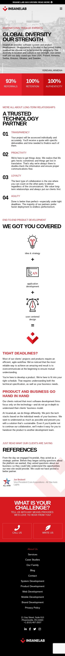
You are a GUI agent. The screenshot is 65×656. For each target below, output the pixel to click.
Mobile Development (32, 597)
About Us (33, 549)
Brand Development (33, 602)
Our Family (33, 565)
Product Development (32, 586)
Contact (32, 575)
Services (32, 554)
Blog (32, 570)
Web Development (32, 591)
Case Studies (32, 559)
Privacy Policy (32, 607)
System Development (32, 581)
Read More (44, 2)
